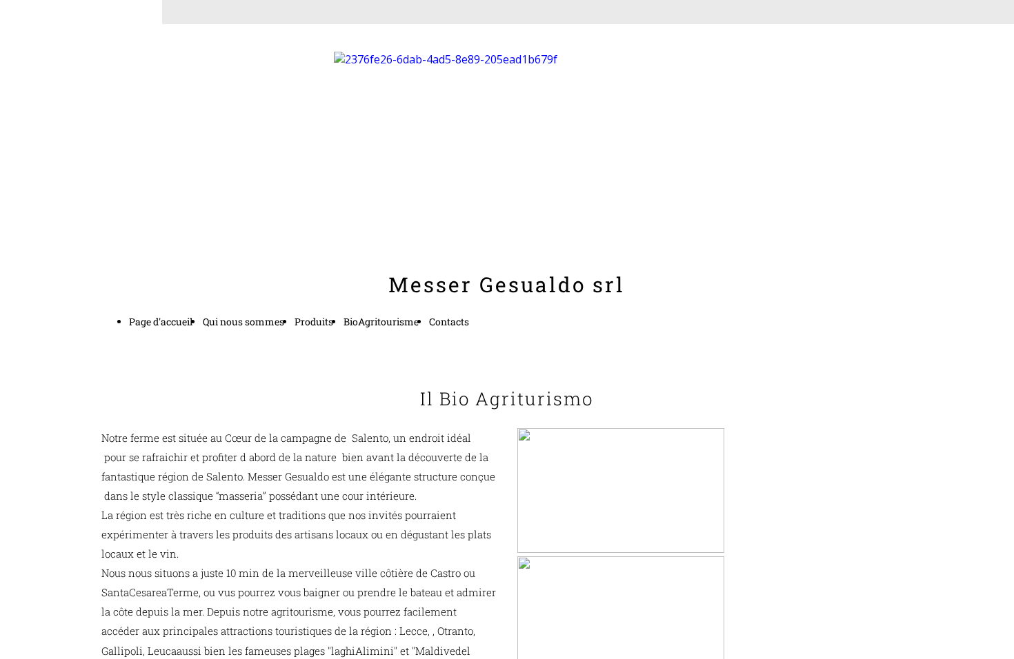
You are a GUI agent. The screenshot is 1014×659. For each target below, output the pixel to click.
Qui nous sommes (243, 321)
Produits (314, 321)
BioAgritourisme (381, 321)
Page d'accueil (160, 321)
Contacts (449, 321)
